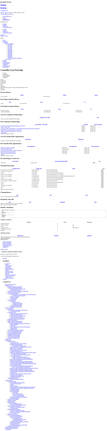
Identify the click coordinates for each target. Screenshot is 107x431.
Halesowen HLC (13, 327)
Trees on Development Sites (18, 395)
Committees (5, 42)
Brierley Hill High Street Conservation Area (19, 313)
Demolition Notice (16, 302)
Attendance (89, 235)
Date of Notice (15, 161)
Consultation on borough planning (17, 375)
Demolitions (12, 301)
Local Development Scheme (15, 364)
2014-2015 (10, 44)
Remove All (5, 10)
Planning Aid (8, 339)
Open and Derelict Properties (16, 305)
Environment (8, 266)
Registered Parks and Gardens (14, 334)
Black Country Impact (9, 275)
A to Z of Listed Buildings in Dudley (15, 331)
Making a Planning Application (14, 409)
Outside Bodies (6, 63)
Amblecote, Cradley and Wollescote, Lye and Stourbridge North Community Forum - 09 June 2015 (20, 128)
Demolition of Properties (17, 303)
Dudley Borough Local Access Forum (8, 151)
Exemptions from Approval (15, 290)
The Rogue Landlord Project (16, 403)
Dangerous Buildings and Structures (15, 286)
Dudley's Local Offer (9, 278)
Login (6, 36)
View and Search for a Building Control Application (18, 291)
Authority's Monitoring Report (16, 344)
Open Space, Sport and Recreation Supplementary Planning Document (24, 368)
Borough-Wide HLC (14, 324)
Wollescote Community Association (8, 147)
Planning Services (8, 380)
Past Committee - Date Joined (41, 124)
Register (2, 36)
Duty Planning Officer (14, 390)
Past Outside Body (31, 146)
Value (95, 202)
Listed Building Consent (17, 420)
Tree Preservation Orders (18, 393)
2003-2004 (10, 57)
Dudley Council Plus (7, 241)
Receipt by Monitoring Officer (61, 161)
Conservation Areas (12, 312)
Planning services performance (14, 426)
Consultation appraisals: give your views (16, 319)
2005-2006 (10, 54)
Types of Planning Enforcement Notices (18, 404)
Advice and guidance (12, 300)
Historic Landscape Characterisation (15, 322)
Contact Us (5, 247)
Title (51, 195)
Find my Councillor (7, 243)
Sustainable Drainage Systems (11, 428)
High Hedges (15, 392)
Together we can (8, 277)
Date (17, 195)
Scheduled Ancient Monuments (14, 335)
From (41, 102)
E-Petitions (5, 64)
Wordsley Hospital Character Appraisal (18, 315)
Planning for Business (14, 398)
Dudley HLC (13, 325)
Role (98, 117)
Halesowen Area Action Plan (16, 360)
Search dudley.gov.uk (7, 16)
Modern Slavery (6, 246)
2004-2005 (10, 55)
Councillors (5, 41)
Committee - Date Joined (45, 117)
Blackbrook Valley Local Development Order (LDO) (20, 346)
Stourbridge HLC (13, 329)
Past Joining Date (73, 146)
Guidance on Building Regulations (14, 287)
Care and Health (8, 265)
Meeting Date (39, 168)
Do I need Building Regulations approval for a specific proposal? (23, 294)
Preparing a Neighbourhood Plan (16, 379)
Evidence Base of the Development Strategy (21, 354)
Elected (21, 95)
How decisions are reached (15, 383)
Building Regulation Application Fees (17, 288)
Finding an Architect (12, 400)
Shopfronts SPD (13, 372)
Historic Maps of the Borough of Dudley (16, 330)
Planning (7, 270)
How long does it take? (14, 412)
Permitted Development (17, 304)
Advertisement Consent (17, 418)
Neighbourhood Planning (13, 378)
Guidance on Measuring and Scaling (17, 410)
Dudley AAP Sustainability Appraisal (20, 356)
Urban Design (8, 429)
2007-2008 (10, 52)
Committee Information (15, 389)
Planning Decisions (14, 408)
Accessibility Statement (7, 245)
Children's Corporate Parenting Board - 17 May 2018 (11, 131)
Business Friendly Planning (13, 399)
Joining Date (81, 139)
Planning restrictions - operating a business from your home (22, 388)
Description (62, 202)
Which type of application (15, 417)
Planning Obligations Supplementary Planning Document (21, 370)
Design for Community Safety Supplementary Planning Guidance (23, 352)
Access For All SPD (14, 342)
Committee (56, 235)
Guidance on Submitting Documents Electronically (20, 411)
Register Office (8, 268)
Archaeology (10, 309)
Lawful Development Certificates (19, 419)
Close (1, 10)
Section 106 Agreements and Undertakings (18, 397)
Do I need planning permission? (16, 416)
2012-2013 (10, 47)
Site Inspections (13, 298)
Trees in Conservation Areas (18, 394)
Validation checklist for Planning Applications (19, 421)
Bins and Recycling (9, 272)
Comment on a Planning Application (17, 407)
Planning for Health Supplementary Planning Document (21, 361)
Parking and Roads (9, 271)
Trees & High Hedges (14, 391)
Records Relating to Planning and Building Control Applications (23, 387)
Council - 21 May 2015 (5, 127)
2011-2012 (10, 48)
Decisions (5, 61)
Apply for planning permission (14, 414)
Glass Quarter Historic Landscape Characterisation (20, 326)
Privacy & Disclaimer (7, 242)
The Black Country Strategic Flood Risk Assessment (20, 373)
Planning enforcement (12, 402)
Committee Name (16, 168)
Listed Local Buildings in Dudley (14, 333)
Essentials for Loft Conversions (19, 295)
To (84, 102)
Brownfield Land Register (10, 284)
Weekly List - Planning (12, 413)
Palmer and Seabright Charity (6, 149)
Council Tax (7, 263)
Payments (5, 18)
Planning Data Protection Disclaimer (17, 382)
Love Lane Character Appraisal (16, 316)
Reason (96, 95)
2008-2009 (10, 51)
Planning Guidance (14, 385)
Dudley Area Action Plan (15, 355)
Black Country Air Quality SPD (16, 348)
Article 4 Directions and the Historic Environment (17, 310)
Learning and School (9, 269)
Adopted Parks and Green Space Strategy (18, 343)
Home (4, 40)
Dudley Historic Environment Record (15, 321)
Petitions (12, 384)
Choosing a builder (14, 297)
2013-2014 (10, 45)
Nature (73, 168)
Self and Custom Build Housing (11, 427)
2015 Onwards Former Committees (15, 58)
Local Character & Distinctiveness (14, 332)
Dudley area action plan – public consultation (22, 358)
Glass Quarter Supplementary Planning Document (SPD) (21, 359)
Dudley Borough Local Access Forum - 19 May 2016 (11, 129)
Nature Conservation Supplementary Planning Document (21, 365)
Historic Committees (9, 43)
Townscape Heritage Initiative (14, 338)
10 (5, 132)
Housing (7, 273)
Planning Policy (8, 340)
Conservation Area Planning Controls (17, 317)
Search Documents (6, 65)
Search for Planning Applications (14, 406)
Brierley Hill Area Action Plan (16, 349)
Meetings (5, 60)
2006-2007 (10, 53)
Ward (22, 109)
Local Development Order (15, 422)
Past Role (86, 124)
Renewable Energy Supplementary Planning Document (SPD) (22, 371)
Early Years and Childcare (10, 274)
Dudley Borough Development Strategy (18, 353)
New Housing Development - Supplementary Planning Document (23, 363)
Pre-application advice (14, 423)
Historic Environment (9, 307)
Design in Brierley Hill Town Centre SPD (18, 350)
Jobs (4, 17)
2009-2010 (10, 50)
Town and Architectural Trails (14, 336)
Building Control (8, 285)
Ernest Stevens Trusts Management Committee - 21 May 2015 (13, 125)
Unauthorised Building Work (16, 306)
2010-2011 (10, 49)
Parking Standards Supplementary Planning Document (21, 369)
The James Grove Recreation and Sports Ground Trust (11, 150)
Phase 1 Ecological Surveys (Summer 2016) (21, 367)
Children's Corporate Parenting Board (8, 153)
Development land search (15, 377)
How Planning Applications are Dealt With (18, 424)
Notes (86, 195)
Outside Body (28, 139)
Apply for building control (13, 293)
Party (10, 102)
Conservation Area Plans (15, 311)
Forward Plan (5, 67)
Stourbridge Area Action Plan (16, 374)
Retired (64, 95)
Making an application (14, 296)
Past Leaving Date (98, 124)
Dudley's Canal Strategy (12, 320)
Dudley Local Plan (11, 341)
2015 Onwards (8, 59)
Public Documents (6, 62)
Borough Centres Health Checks (19, 345)
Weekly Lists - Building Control (14, 292)
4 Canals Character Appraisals (16, 314)
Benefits (7, 264)
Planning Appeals (11, 401)
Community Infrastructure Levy (16, 351)
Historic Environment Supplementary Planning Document (21, 362)
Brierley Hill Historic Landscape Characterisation (20, 323)
